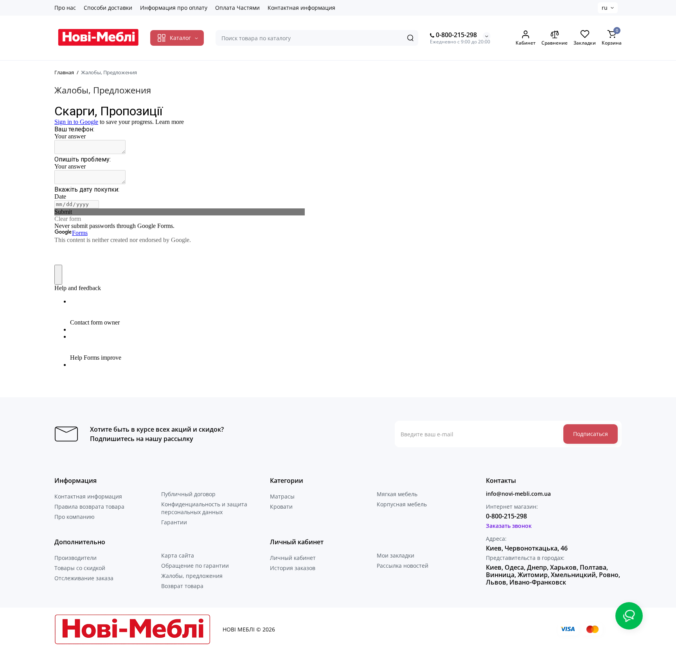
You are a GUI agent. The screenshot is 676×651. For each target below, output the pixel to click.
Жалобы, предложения (192, 575)
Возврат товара (182, 586)
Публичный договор (188, 494)
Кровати (281, 506)
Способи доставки (108, 7)
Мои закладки (395, 555)
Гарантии (174, 522)
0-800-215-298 (455, 35)
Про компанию (74, 516)
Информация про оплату (173, 7)
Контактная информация (301, 7)
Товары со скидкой (79, 568)
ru (605, 7)
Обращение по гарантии (195, 565)
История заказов (292, 568)
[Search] (410, 38)
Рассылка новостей (402, 565)
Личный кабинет (293, 557)
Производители (75, 557)
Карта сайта (177, 555)
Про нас (65, 7)
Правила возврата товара (89, 506)
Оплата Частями (237, 7)
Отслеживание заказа (83, 578)
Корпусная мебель (402, 504)
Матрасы (282, 496)
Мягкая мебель (397, 494)
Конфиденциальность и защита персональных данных (204, 508)
